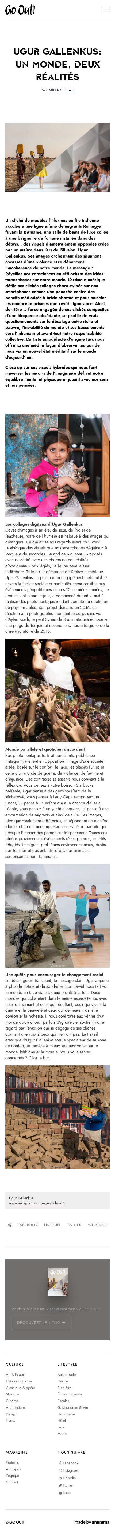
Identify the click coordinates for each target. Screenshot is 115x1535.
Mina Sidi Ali (61, 90)
